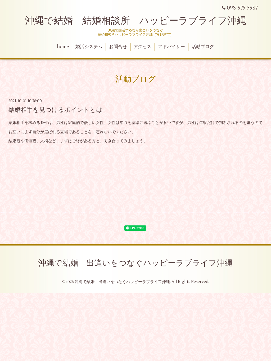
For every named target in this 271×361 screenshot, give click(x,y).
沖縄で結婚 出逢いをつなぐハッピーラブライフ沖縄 (135, 263)
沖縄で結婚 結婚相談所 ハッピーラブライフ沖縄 (135, 21)
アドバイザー (171, 47)
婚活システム (88, 47)
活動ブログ (203, 47)
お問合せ (118, 47)
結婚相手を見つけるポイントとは (55, 110)
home (63, 47)
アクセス (142, 47)
